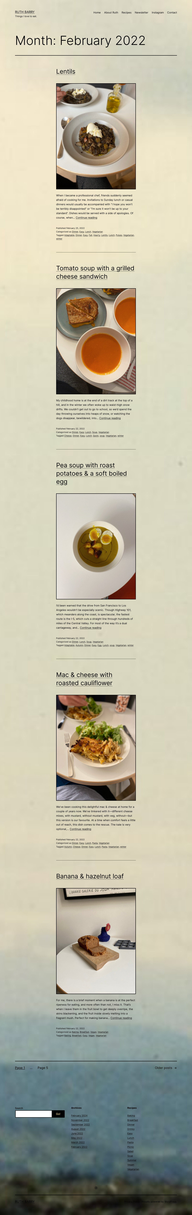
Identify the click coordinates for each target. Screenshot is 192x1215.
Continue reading (86, 217)
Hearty (96, 235)
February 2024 (79, 1115)
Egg (99, 645)
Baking (75, 1032)
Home (97, 12)
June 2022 (77, 1133)
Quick (96, 435)
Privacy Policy (132, 1201)
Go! (58, 1114)
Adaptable (69, 235)
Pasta (95, 843)
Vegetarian (97, 231)
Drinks (130, 1129)
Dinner (75, 231)
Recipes (126, 12)
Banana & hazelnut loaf (90, 876)
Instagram (158, 12)
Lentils (65, 71)
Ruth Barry (25, 12)
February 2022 (79, 1147)
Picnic (130, 1147)
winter (59, 238)
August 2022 (78, 1129)
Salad (130, 1151)
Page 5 (43, 1068)
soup (102, 435)
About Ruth (111, 12)
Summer (131, 1160)
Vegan (93, 1032)
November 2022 (80, 1120)
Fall (90, 235)
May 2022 (76, 1138)
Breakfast (84, 1032)
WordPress (170, 1201)
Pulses (119, 235)
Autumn (79, 645)
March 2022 (78, 1142)
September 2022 (80, 1124)
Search (19, 1108)
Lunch (88, 231)
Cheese (68, 435)
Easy (81, 231)
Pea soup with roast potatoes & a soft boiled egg (91, 473)
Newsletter (141, 12)
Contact (172, 12)
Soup (94, 432)
